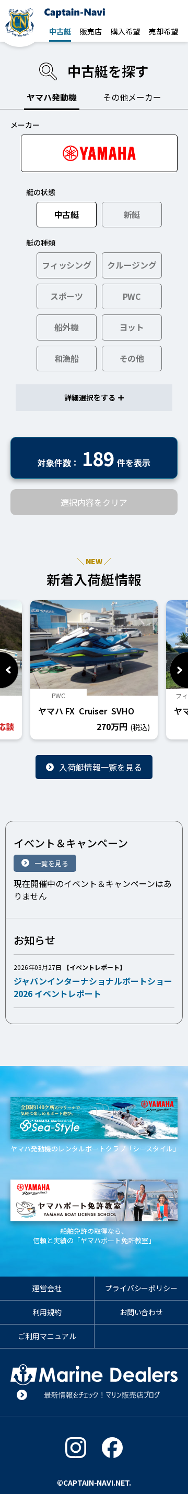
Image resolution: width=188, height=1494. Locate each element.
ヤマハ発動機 (52, 97)
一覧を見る (51, 863)
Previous (9, 670)
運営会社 (47, 1288)
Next (179, 670)
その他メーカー (132, 97)
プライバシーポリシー (141, 1288)
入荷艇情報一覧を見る (101, 767)
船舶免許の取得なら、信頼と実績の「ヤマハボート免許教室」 (94, 1235)
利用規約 (47, 1312)
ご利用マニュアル (47, 1336)
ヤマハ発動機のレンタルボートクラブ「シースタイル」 (94, 1148)
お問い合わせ (141, 1312)
